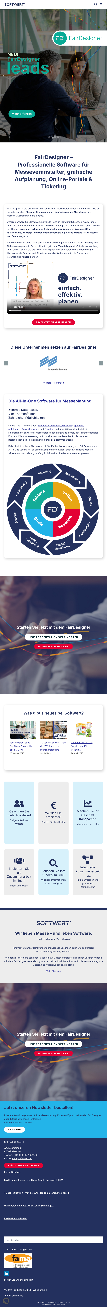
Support (60, 1302)
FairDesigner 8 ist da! (15, 1218)
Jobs (68, 1302)
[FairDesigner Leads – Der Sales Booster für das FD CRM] (23, 730)
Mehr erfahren (22, 113)
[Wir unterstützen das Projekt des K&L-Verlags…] (84, 730)
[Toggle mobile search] (95, 4)
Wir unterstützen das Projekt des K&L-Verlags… (82, 746)
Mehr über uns (53, 971)
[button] (6, 363)
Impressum (41, 1302)
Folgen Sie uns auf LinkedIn (18, 1279)
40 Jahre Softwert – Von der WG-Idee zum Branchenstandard (53, 746)
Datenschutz (52, 1302)
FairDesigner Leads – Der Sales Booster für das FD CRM (21, 746)
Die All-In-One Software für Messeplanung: (50, 401)
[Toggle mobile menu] (101, 4)
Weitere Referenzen (53, 382)
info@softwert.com (22, 1158)
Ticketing (49, 429)
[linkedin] (6, 1273)
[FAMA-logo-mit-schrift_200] (18, 1254)
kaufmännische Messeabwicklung (55, 425)
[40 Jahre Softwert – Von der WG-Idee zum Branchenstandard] (53, 730)
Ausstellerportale (30, 429)
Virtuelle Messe (15, 1295)
